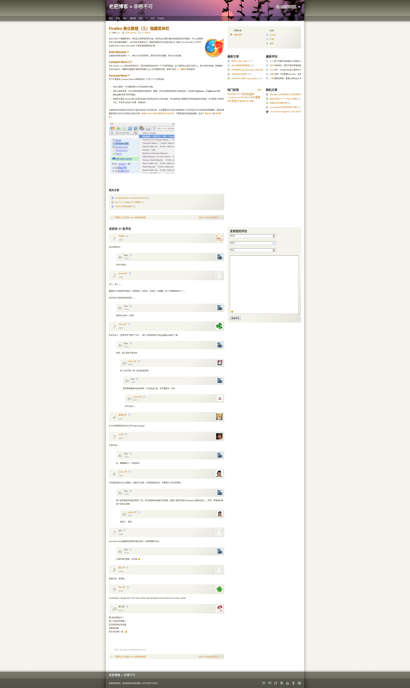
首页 (111, 18)
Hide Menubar (118, 52)
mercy (121, 324)
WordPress (245, 97)
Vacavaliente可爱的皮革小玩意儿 (284, 107)
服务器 (133, 18)
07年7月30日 (131, 32)
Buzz (121, 587)
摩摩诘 (121, 415)
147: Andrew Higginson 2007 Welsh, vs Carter (290, 111)
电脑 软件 (238, 34)
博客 (257, 97)
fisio (118, 32)
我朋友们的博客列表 (278, 103)
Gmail (239, 94)
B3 (127, 380)
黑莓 (252, 101)
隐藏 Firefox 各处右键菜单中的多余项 (158, 113)
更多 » (260, 89)
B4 (129, 398)
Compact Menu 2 (119, 62)
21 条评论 (146, 32)
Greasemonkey (233, 97)
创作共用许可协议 (149, 683)
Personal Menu (118, 75)
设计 (248, 101)
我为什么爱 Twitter (239, 61)
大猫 (121, 236)
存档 (118, 18)
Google (248, 93)
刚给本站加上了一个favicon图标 (283, 98)
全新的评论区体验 (239, 74)
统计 (125, 18)
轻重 (272, 74)
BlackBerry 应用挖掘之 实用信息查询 (286, 94)
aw (120, 434)
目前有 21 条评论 (120, 229)
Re (121, 257)
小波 (272, 78)
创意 (252, 97)
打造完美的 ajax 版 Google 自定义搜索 (248, 69)
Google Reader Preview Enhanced (130, 198)
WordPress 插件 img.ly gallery (244, 78)
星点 (121, 567)
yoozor (122, 471)
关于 (153, 18)
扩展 (272, 39)
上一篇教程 (181, 69)
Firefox (273, 34)
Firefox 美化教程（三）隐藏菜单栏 (139, 28)
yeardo (122, 273)
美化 (272, 43)
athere (131, 361)
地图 (229, 101)
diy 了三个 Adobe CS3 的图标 (128, 202)
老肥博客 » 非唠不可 (131, 6)
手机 (234, 101)
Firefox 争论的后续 (123, 206)
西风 (272, 65)
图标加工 (209, 113)
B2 (125, 362)
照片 (141, 18)
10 (114, 608)
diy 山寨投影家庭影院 (240, 65)
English (161, 18)
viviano (136, 396)
